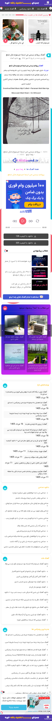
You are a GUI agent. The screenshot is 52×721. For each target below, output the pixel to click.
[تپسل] (7, 181)
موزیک (46, 70)
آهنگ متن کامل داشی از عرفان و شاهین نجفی (31, 463)
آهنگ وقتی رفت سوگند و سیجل (35, 457)
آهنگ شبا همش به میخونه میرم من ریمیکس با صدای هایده (27, 403)
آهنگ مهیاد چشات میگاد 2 (37, 451)
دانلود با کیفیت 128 (24, 236)
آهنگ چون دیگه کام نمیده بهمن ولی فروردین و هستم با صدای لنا (26, 393)
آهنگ (41, 66)
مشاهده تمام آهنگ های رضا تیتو (24, 297)
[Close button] (50, 692)
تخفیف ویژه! (14, 707)
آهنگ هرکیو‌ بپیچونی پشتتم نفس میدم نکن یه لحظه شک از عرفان (27, 472)
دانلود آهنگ (14, 58)
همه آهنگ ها (32, 169)
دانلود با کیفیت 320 (24, 243)
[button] (19, 15)
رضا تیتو (19, 169)
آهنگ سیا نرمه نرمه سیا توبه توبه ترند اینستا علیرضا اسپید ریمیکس (28, 414)
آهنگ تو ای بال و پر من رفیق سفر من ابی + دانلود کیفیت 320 (26, 442)
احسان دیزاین (33, 711)
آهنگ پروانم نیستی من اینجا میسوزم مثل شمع (25, 54)
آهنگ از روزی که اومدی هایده (36, 424)
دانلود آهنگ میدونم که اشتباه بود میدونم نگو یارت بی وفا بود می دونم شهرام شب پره (27, 431)
